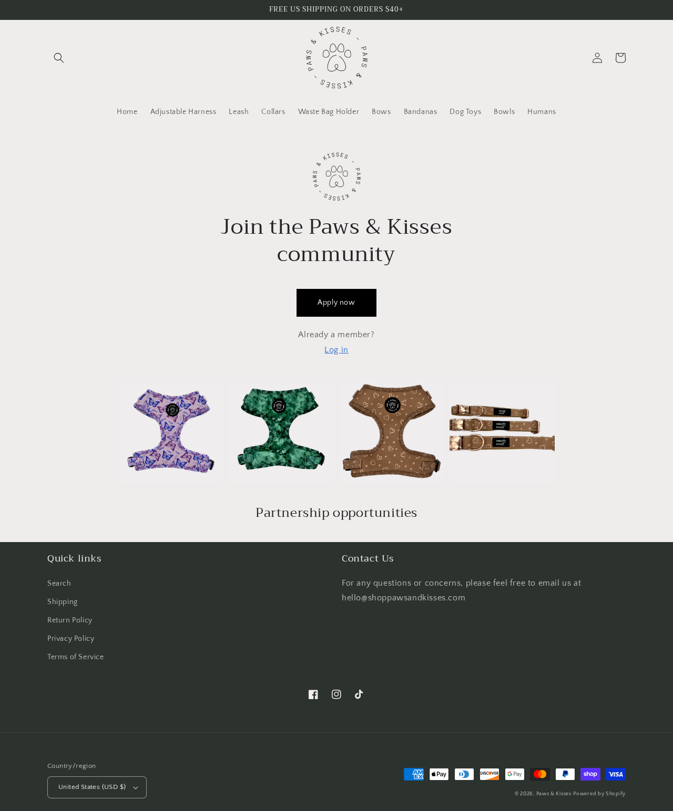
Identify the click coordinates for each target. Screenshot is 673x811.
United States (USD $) (92, 787)
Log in (336, 350)
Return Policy (70, 620)
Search (59, 583)
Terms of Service (75, 657)
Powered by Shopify (599, 794)
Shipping (62, 602)
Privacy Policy (70, 639)
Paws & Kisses (554, 794)
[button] (58, 57)
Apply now (336, 302)
